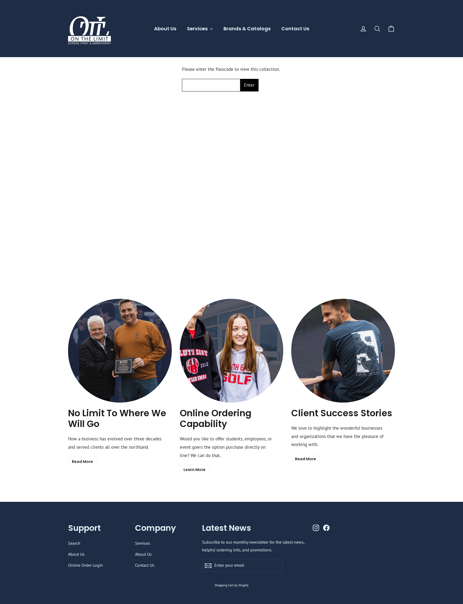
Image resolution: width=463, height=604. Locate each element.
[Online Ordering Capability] (231, 351)
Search (74, 543)
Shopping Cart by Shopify (232, 585)
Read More (82, 461)
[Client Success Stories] (343, 351)
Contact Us (295, 28)
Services (198, 28)
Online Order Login (85, 565)
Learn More (195, 469)
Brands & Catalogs (247, 28)
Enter (249, 85)
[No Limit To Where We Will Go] (120, 351)
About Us (165, 28)
